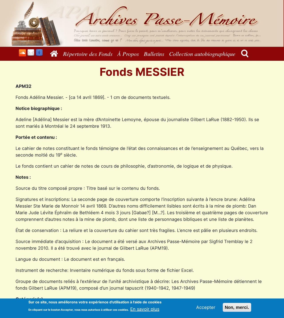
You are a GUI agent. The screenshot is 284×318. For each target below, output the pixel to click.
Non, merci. (237, 307)
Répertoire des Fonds (87, 53)
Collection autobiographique (202, 53)
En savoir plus (144, 309)
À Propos (128, 53)
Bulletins (154, 53)
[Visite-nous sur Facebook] (39, 52)
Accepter (205, 307)
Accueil (55, 53)
